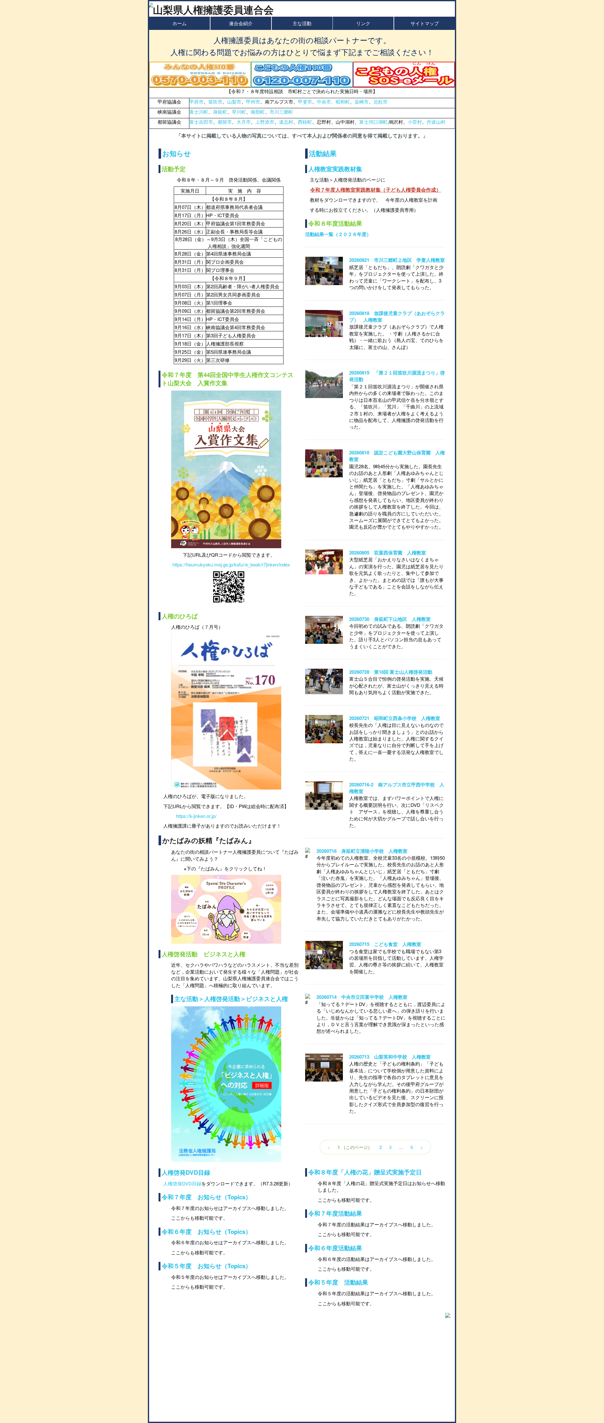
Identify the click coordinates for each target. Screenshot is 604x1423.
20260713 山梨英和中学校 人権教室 (390, 1056)
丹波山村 (436, 121)
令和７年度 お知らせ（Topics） (206, 1197)
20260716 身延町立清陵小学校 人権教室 (361, 850)
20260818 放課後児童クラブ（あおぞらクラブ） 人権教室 (397, 316)
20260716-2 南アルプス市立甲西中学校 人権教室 (396, 788)
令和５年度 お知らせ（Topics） (206, 1266)
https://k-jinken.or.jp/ (196, 816)
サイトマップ (425, 23)
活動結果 (323, 153)
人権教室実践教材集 (335, 169)
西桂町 (305, 121)
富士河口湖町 (373, 121)
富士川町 (198, 111)
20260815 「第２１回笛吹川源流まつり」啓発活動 (397, 376)
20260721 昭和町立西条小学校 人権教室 (394, 718)
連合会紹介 (241, 23)
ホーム (179, 23)
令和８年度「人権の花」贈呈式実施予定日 (365, 1172)
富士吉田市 (201, 121)
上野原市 (264, 121)
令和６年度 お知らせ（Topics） (206, 1231)
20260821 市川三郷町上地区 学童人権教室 (397, 259)
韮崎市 (362, 101)
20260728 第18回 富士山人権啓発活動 (390, 671)
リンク (363, 23)
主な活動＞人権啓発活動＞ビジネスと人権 (231, 998)
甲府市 (196, 101)
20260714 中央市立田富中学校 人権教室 (361, 996)
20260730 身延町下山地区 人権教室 (390, 619)
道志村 (286, 121)
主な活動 (302, 23)
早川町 (239, 111)
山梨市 (234, 101)
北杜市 (380, 101)
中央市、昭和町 (333, 101)
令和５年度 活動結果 (338, 1282)
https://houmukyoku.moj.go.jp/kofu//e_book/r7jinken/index (231, 564)
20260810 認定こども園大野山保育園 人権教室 (397, 456)
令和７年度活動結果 (335, 1213)
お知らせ (176, 153)
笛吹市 (215, 101)
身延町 (220, 111)
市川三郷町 (281, 111)
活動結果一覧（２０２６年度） (338, 234)
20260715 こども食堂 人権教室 (385, 944)
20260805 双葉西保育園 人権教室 (387, 552)
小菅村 (415, 121)
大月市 (244, 121)
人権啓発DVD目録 (186, 1172)
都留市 (225, 121)
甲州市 (253, 101)
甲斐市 (305, 101)
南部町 (258, 111)
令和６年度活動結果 (335, 1248)
